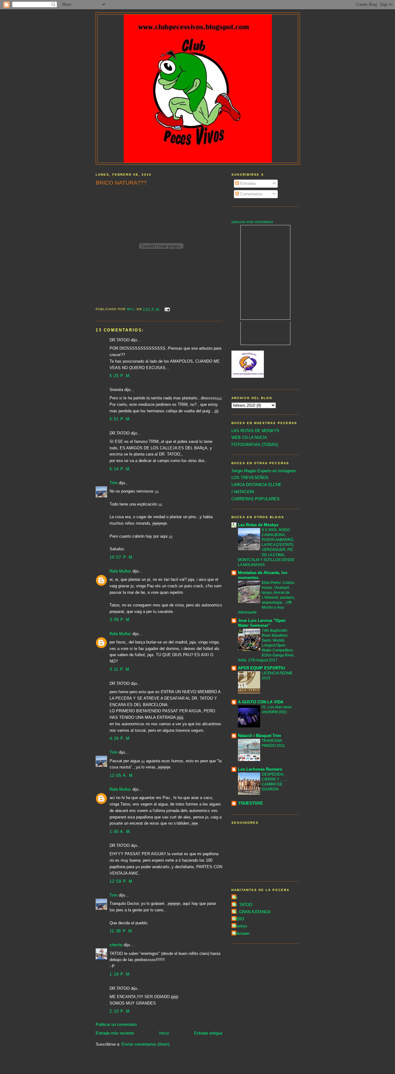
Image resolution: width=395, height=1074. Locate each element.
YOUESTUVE (250, 803)
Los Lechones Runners (260, 769)
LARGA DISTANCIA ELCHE (256, 484)
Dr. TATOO (242, 904)
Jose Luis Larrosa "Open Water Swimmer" (261, 623)
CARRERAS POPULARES (255, 499)
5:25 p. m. (120, 375)
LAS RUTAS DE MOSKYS (255, 430)
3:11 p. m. (120, 669)
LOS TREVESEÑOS (249, 477)
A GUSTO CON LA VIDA (260, 702)
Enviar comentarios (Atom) (145, 1044)
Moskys (240, 926)
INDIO (238, 919)
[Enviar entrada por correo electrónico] (166, 309)
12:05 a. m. (122, 775)
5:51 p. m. (120, 419)
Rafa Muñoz (120, 571)
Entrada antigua (208, 1033)
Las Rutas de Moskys (258, 524)
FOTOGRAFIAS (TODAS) (254, 444)
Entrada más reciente (115, 1033)
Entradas (247, 183)
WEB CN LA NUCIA (249, 437)
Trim (114, 483)
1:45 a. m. (121, 831)
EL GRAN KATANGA (252, 912)
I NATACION (242, 491)
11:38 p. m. (122, 931)
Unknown (241, 933)
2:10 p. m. (120, 1011)
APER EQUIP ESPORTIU (261, 668)
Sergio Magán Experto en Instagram (263, 470)
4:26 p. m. (120, 738)
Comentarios (251, 194)
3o (235, 897)
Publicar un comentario (116, 1024)
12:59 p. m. (122, 881)
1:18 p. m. (120, 974)
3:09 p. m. (120, 619)
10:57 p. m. (122, 557)
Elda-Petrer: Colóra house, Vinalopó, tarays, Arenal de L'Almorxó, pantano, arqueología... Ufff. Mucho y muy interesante (266, 597)
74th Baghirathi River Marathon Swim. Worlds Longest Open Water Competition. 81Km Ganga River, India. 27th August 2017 (266, 645)
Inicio (164, 1033)
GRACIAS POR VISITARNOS (252, 222)
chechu (116, 945)
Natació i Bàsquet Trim (259, 735)
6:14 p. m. (120, 469)
